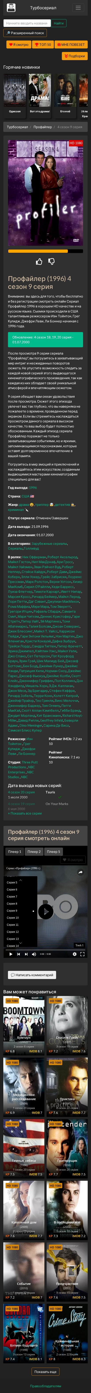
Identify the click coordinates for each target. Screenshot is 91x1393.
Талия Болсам (40, 626)
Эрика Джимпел (21, 651)
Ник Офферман (34, 557)
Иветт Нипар (71, 591)
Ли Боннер (26, 754)
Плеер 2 (34, 852)
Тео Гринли (44, 700)
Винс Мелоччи (66, 700)
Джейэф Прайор (21, 700)
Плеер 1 (14, 852)
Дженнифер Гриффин (36, 681)
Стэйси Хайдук (34, 572)
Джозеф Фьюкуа (32, 676)
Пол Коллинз (65, 681)
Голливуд (31, 548)
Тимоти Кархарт (46, 591)
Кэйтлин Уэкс (45, 651)
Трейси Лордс (19, 646)
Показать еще (45, 1372)
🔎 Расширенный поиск (25, 33)
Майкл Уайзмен (20, 567)
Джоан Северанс (66, 626)
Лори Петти (17, 601)
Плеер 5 (53, 852)
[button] (25, 813)
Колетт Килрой (66, 696)
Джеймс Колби (58, 676)
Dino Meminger (30, 725)
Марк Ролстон (36, 582)
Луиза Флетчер (20, 591)
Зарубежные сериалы (49, 543)
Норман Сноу (55, 671)
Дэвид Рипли (28, 720)
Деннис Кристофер (55, 616)
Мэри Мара (40, 606)
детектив (62, 504)
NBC (24, 777)
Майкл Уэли (67, 651)
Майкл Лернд (69, 597)
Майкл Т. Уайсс (46, 631)
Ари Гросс (65, 562)
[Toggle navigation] (78, 8)
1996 (33, 488)
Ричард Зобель (20, 696)
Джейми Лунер (51, 666)
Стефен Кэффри (62, 691)
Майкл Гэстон (19, 562)
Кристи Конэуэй (38, 641)
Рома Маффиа (19, 606)
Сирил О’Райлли (37, 587)
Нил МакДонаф (43, 562)
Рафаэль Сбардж (47, 611)
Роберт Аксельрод (62, 557)
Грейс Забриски (53, 577)
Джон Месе (17, 691)
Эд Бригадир (38, 691)
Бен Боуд (30, 666)
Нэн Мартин (65, 636)
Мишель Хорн (36, 686)
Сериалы (15, 548)
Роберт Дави (57, 572)
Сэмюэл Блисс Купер (25, 730)
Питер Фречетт (69, 646)
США (25, 496)
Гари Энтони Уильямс (37, 636)
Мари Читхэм (28, 616)
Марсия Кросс (19, 597)
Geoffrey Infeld (51, 720)
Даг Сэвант (37, 601)
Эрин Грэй (27, 661)
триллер (42, 504)
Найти (59, 23)
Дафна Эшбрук (63, 641)
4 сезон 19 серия (21, 804)
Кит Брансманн (49, 715)
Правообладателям (45, 1386)
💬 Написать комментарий (32, 975)
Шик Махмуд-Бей (50, 661)
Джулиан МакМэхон (63, 601)
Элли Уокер (30, 577)
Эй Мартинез (50, 621)
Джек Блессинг (20, 631)
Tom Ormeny (51, 706)
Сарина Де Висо (56, 725)
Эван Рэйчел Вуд (47, 567)
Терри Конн (43, 696)
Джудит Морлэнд (21, 715)
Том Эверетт (60, 606)
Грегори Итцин (20, 611)
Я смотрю (74, 860)
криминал (16, 510)
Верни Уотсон (60, 582)
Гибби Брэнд (70, 710)
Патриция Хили (31, 671)
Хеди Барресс (62, 587)
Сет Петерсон (38, 656)
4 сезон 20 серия (21, 792)
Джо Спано (17, 656)
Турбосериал (43, 7)
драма (24, 504)
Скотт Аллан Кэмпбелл (40, 710)
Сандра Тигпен (44, 646)
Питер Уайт (30, 621)
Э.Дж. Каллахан (61, 686)
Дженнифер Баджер (24, 706)
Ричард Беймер (44, 597)
